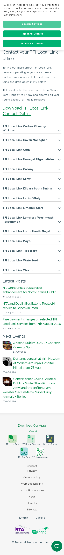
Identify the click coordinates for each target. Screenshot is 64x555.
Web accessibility (32, 484)
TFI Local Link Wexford (19, 270)
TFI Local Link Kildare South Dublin (27, 188)
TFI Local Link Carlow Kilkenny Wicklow (24, 128)
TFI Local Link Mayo (17, 241)
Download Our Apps (32, 428)
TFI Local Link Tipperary (20, 251)
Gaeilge (40, 518)
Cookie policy (32, 477)
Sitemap (32, 510)
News (32, 497)
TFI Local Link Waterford (20, 260)
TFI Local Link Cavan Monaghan (25, 140)
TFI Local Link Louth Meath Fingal (26, 231)
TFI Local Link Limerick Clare (23, 208)
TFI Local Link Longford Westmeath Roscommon (28, 220)
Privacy (32, 471)
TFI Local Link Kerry (17, 179)
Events (32, 503)
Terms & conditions (32, 490)
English (23, 518)
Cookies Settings (32, 24)
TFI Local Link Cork (16, 150)
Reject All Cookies (32, 34)
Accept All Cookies (31, 44)
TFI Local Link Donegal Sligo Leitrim (28, 159)
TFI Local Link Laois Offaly (21, 198)
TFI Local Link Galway (18, 169)
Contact (32, 466)
